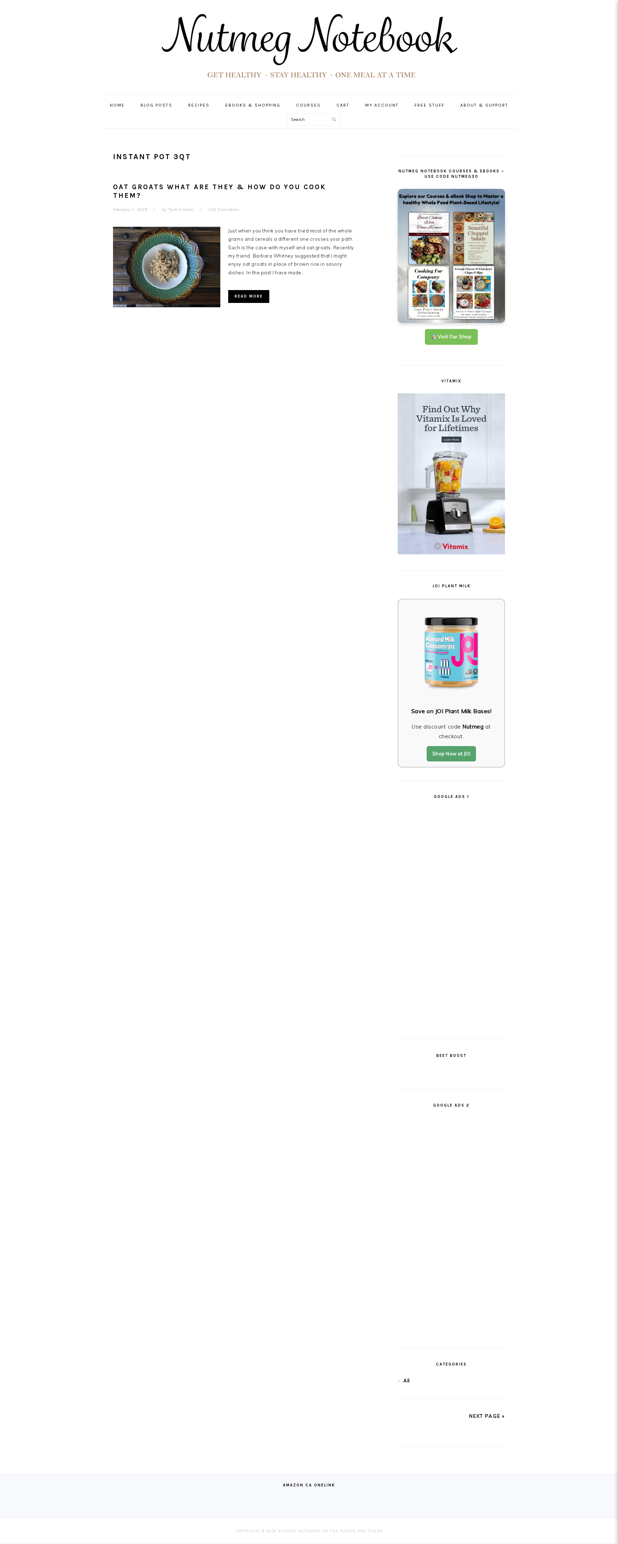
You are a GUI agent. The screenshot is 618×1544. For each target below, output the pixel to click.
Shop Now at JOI (451, 753)
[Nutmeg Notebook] (309, 81)
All (406, 1380)
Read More (249, 296)
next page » (487, 1416)
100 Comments (223, 209)
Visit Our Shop (454, 336)
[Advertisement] (451, 916)
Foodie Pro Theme (361, 1531)
